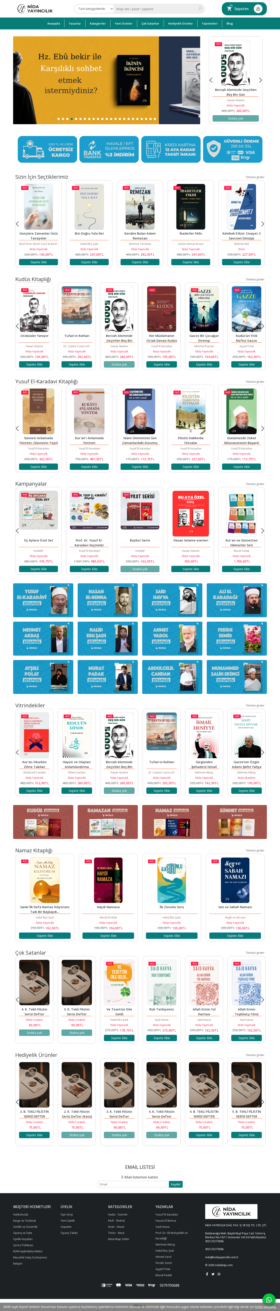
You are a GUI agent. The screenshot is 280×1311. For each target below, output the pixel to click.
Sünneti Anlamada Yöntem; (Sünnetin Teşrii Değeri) (39, 443)
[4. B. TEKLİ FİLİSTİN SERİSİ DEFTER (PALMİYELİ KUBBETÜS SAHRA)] (204, 1085)
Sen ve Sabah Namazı (235, 907)
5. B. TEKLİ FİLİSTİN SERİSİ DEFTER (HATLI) (247, 1116)
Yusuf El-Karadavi (119, 346)
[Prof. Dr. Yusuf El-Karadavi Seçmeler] (89, 514)
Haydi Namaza (108, 907)
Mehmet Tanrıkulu (89, 244)
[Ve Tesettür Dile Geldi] (119, 983)
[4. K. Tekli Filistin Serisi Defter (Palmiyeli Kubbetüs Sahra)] (34, 983)
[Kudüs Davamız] (246, 309)
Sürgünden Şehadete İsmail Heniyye (204, 767)
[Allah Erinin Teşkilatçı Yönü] (246, 983)
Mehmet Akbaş (204, 772)
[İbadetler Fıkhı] (140, 207)
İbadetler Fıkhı (140, 233)
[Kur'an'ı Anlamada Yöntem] (89, 411)
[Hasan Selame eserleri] (190, 514)
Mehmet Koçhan (162, 346)
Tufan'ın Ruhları (34, 336)
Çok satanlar (30, 952)
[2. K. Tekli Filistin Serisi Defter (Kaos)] (76, 1085)
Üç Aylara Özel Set (38, 540)
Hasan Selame (77, 346)
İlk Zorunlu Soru (172, 907)
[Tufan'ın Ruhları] (34, 309)
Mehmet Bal (191, 244)
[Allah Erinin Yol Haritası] (204, 983)
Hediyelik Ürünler (36, 1054)
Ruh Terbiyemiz (161, 1009)
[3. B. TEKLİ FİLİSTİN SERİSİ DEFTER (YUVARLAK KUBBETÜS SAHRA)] (34, 1085)
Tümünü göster (255, 177)
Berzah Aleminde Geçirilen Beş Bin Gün (77, 340)
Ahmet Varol (246, 346)
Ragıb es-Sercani (235, 917)
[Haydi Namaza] (108, 880)
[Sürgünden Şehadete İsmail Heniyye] (204, 735)
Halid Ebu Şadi (38, 244)
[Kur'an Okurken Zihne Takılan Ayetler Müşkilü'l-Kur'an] (34, 735)
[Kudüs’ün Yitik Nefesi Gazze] (204, 309)
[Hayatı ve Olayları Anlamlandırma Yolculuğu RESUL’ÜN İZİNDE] (236, 63)
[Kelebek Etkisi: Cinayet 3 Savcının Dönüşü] (190, 207)
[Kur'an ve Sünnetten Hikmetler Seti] (241, 514)
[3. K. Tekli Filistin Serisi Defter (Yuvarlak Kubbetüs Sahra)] (76, 983)
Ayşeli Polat (204, 346)
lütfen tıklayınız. (265, 1307)
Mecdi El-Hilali (108, 917)
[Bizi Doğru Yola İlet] (38, 207)
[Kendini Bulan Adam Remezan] (89, 207)
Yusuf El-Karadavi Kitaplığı (46, 381)
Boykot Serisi (140, 540)
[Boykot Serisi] (140, 514)
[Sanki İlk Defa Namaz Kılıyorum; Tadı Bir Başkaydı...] (45, 880)
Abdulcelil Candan (34, 772)
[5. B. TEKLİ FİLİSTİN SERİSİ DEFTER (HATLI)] (246, 1085)
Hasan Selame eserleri (190, 540)
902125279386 (214, 1241)
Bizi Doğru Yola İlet (38, 233)
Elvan (191, 249)
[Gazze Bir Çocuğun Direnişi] (161, 309)
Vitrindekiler (30, 705)
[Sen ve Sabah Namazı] (235, 880)
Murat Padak (241, 551)
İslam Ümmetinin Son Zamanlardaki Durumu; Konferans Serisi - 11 (140, 443)
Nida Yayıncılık (236, 105)
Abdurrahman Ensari (140, 244)
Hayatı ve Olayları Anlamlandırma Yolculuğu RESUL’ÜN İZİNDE (236, 94)
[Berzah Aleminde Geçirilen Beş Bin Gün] (76, 309)
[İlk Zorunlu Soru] (172, 880)
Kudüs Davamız (247, 336)
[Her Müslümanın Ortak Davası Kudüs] (119, 309)
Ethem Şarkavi (235, 100)
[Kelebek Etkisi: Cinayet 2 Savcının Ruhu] (241, 207)
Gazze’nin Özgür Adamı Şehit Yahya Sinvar (247, 767)
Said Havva (161, 1020)
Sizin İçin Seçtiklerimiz (41, 176)
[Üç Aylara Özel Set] (38, 514)
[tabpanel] (106, 80)
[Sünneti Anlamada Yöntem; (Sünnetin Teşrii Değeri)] (38, 411)
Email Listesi (140, 1167)
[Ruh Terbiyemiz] (161, 983)
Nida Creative (34, 1020)
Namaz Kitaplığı (33, 850)
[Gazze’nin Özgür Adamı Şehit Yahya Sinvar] (246, 735)
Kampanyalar (31, 483)
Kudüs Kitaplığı (33, 279)
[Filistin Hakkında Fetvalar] (190, 411)
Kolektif (38, 551)
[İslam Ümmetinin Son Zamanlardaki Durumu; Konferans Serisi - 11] (140, 411)
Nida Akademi (246, 778)
